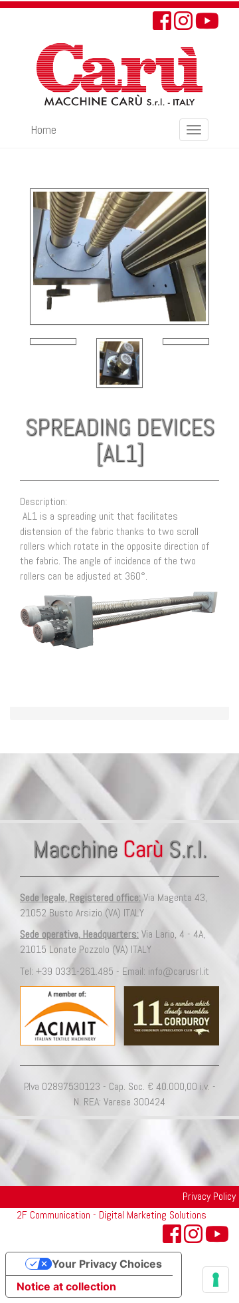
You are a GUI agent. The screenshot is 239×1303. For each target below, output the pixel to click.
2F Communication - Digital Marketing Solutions (111, 1215)
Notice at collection (66, 1286)
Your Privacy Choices (107, 1263)
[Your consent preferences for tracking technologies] (215, 1279)
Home (43, 129)
